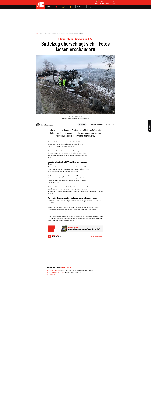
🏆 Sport (72, 7)
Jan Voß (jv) (43, 124)
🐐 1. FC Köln (49, 7)
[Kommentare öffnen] (106, 124)
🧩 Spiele (90, 7)
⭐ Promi (64, 7)
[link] (40, 4)
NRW (41, 33)
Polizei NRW (47, 33)
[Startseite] (37, 33)
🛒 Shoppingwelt (81, 7)
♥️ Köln (57, 7)
